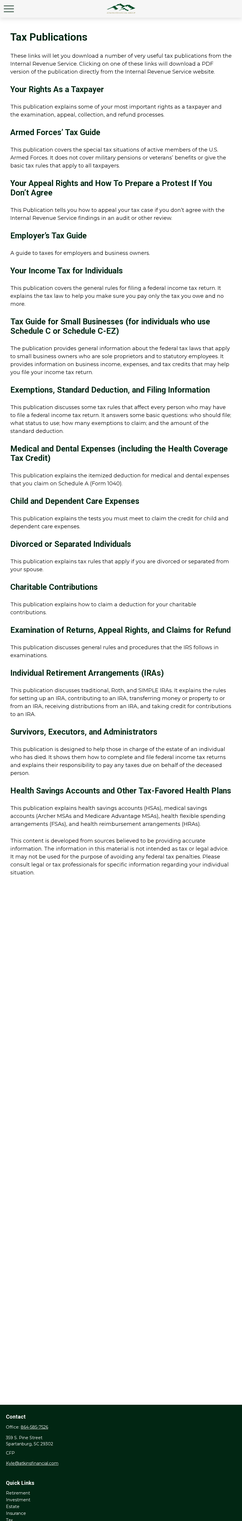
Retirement (18, 1493)
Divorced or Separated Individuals (70, 544)
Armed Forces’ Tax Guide (55, 132)
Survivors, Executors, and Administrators (83, 732)
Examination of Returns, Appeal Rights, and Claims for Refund (120, 630)
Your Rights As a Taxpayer (57, 89)
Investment (18, 1499)
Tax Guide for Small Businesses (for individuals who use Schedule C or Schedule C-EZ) (110, 326)
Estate (12, 1506)
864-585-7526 (34, 1427)
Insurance (16, 1513)
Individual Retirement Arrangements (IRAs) (87, 673)
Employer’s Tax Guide (48, 235)
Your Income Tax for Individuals (66, 270)
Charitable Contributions (54, 587)
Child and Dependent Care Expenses (74, 501)
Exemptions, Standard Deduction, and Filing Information (110, 390)
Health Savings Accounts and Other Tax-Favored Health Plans (120, 791)
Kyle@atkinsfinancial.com (32, 1463)
